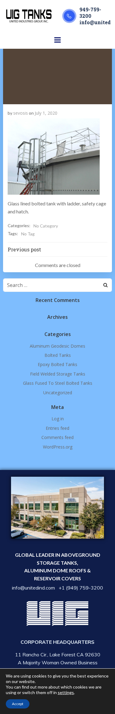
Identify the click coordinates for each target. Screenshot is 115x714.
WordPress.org (57, 447)
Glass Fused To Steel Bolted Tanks (57, 383)
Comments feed (57, 437)
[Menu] (57, 40)
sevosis (20, 113)
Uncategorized (57, 392)
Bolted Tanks (57, 355)
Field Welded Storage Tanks (57, 374)
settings (66, 692)
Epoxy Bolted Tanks (57, 364)
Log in (58, 419)
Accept (17, 703)
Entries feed (57, 428)
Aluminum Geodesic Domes (57, 346)
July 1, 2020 (46, 113)
